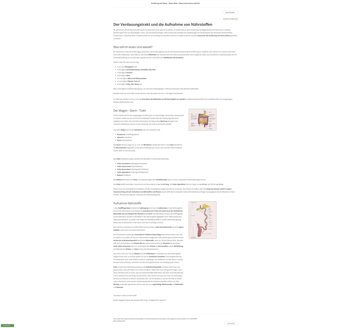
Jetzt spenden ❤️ (7, 325)
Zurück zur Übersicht (230, 19)
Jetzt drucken (230, 12)
